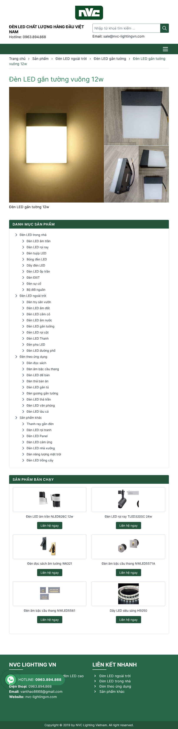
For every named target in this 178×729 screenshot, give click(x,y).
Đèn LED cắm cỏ (38, 314)
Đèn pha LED (36, 344)
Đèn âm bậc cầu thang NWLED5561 (49, 610)
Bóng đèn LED (37, 259)
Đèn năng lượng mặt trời (44, 454)
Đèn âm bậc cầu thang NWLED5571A (128, 563)
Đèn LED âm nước (39, 320)
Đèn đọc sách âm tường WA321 (49, 563)
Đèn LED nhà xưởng (41, 448)
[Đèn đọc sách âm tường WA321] (49, 546)
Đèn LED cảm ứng (39, 442)
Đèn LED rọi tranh (39, 430)
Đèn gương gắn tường (42, 393)
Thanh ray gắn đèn (40, 424)
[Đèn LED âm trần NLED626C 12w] (49, 499)
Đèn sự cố (34, 283)
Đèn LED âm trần (39, 241)
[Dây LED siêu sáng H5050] (128, 594)
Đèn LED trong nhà (33, 235)
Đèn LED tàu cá (38, 411)
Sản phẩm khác (31, 417)
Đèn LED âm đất (38, 308)
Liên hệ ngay (50, 525)
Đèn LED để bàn (38, 375)
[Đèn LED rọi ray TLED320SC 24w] (128, 499)
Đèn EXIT (33, 277)
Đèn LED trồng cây (40, 460)
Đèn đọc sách (36, 363)
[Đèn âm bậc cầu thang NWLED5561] (49, 594)
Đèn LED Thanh (38, 338)
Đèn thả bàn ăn (37, 381)
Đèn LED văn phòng (41, 405)
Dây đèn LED (36, 265)
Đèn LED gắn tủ (38, 387)
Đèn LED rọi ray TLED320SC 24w (128, 516)
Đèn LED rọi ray (38, 247)
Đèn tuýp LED (36, 253)
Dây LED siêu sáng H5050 (128, 610)
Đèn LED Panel (37, 436)
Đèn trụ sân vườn (39, 302)
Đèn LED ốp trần (38, 271)
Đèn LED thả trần (39, 399)
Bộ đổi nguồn (36, 289)
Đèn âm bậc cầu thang (43, 369)
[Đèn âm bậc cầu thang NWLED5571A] (128, 546)
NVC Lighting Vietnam (91, 725)
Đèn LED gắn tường (40, 326)
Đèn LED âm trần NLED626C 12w (49, 516)
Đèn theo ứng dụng (33, 356)
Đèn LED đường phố (41, 350)
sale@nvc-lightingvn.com (124, 36)
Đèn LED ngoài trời (33, 295)
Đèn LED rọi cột (38, 332)
